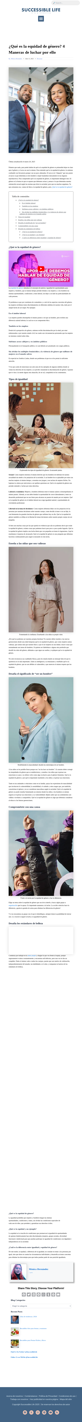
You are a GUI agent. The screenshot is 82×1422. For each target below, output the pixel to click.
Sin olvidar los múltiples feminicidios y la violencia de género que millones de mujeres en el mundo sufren (43, 213)
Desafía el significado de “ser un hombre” (32, 223)
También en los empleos (30, 206)
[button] (41, 19)
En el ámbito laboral (28, 203)
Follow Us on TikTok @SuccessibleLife (24, 1357)
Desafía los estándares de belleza (29, 229)
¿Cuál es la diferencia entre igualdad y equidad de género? (41, 238)
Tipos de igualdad (24, 217)
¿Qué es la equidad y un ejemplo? (33, 235)
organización (13, 905)
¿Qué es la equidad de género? (62, 187)
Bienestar (39, 58)
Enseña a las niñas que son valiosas (30, 220)
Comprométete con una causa (28, 226)
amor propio (32, 955)
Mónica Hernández (38, 1269)
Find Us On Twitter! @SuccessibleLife (24, 1352)
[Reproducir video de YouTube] (41, 269)
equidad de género (17, 288)
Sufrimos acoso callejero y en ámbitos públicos (37, 209)
